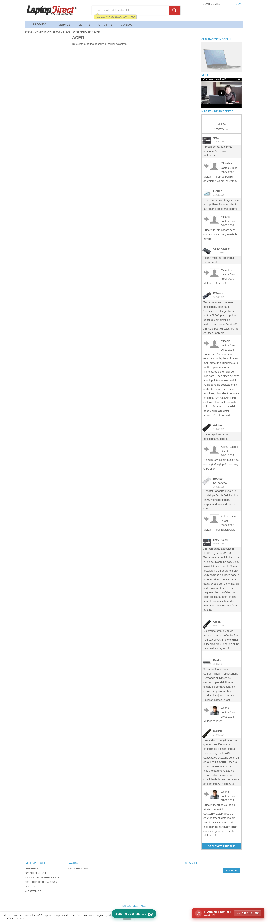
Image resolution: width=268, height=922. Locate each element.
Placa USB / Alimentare (77, 32)
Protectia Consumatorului (41, 882)
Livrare (84, 24)
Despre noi (31, 868)
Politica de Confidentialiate (42, 877)
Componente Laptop (47, 32)
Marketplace (33, 891)
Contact (127, 24)
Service (64, 24)
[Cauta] (175, 10)
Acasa (28, 32)
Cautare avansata (79, 868)
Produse (39, 24)
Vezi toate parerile (221, 846)
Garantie (105, 24)
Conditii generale (36, 873)
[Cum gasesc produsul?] (221, 57)
